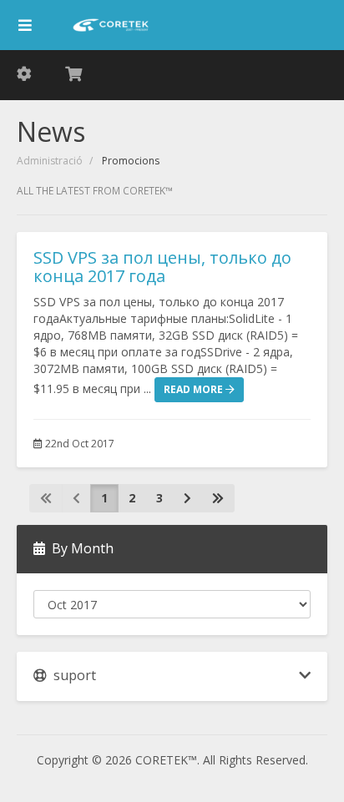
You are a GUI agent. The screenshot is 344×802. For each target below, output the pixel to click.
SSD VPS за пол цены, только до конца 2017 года (162, 266)
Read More (194, 389)
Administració (50, 161)
